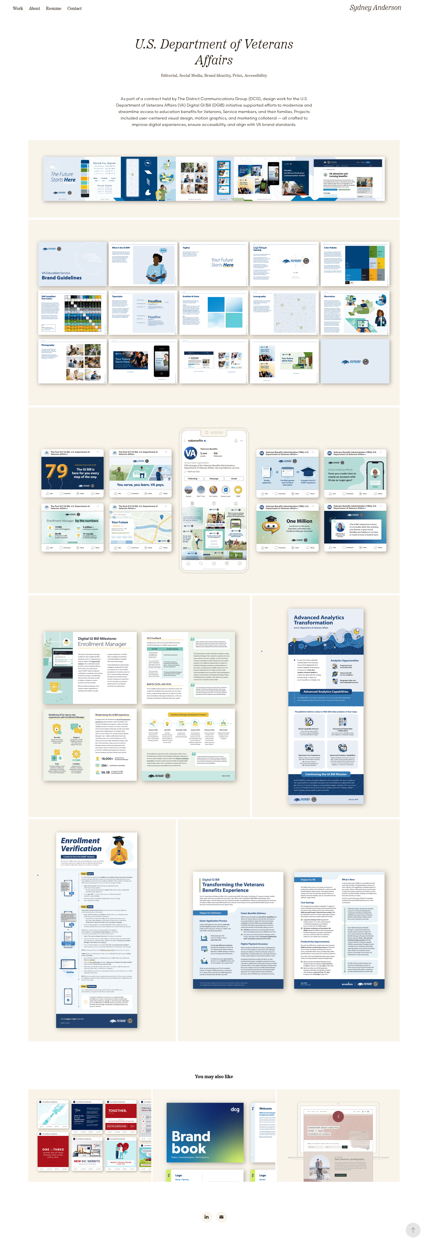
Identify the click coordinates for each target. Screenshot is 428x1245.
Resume (53, 8)
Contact (74, 8)
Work (18, 8)
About (34, 8)
